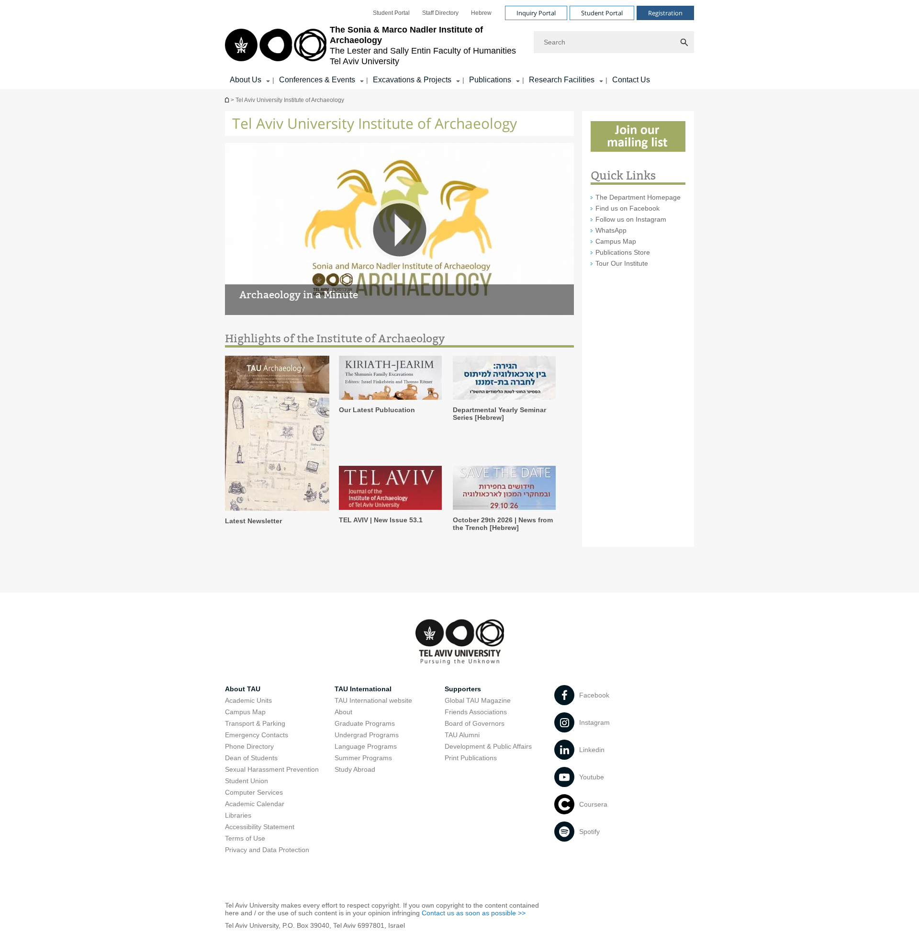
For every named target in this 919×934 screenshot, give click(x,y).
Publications (490, 80)
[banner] (459, 44)
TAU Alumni (462, 735)
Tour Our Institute (621, 263)
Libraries (238, 815)
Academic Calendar (254, 804)
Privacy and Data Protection (267, 850)
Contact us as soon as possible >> (474, 913)
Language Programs (366, 746)
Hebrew (481, 13)
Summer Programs (363, 758)
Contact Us (631, 80)
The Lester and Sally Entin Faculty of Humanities (227, 99)
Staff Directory (440, 13)
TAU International (363, 689)
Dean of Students (251, 758)
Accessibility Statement (259, 827)
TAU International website (373, 700)
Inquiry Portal (536, 13)
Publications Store (622, 252)
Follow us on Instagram (630, 219)
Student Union (246, 781)
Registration (665, 13)
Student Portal (391, 13)
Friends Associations (476, 712)
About (343, 712)
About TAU (242, 689)
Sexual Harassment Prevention (272, 769)
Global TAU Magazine (478, 700)
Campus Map (615, 241)
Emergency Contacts (256, 735)
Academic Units (248, 700)
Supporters (463, 689)
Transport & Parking (255, 723)
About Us (245, 80)
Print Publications (471, 758)
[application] (399, 229)
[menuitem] (391, 13)
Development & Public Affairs (488, 746)
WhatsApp (611, 230)
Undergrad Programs (367, 735)
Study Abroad (355, 769)
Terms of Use (245, 838)
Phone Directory (249, 746)
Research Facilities (561, 80)
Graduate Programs (365, 723)
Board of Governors (474, 723)
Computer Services (254, 792)
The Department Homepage (638, 197)
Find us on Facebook (627, 208)
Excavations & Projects (412, 80)
